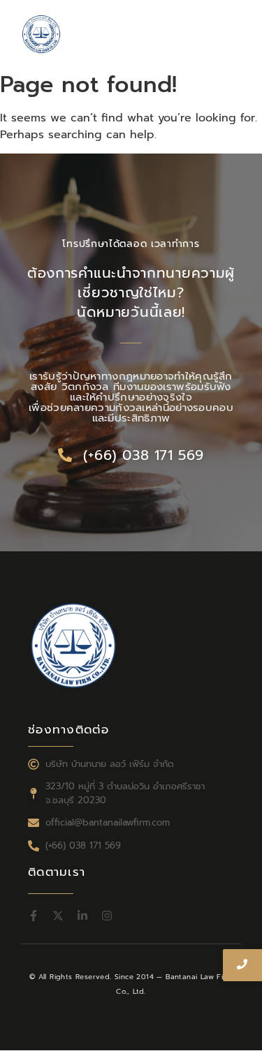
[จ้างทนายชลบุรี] (41, 34)
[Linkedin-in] (82, 915)
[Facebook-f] (33, 915)
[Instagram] (106, 915)
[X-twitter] (58, 915)
